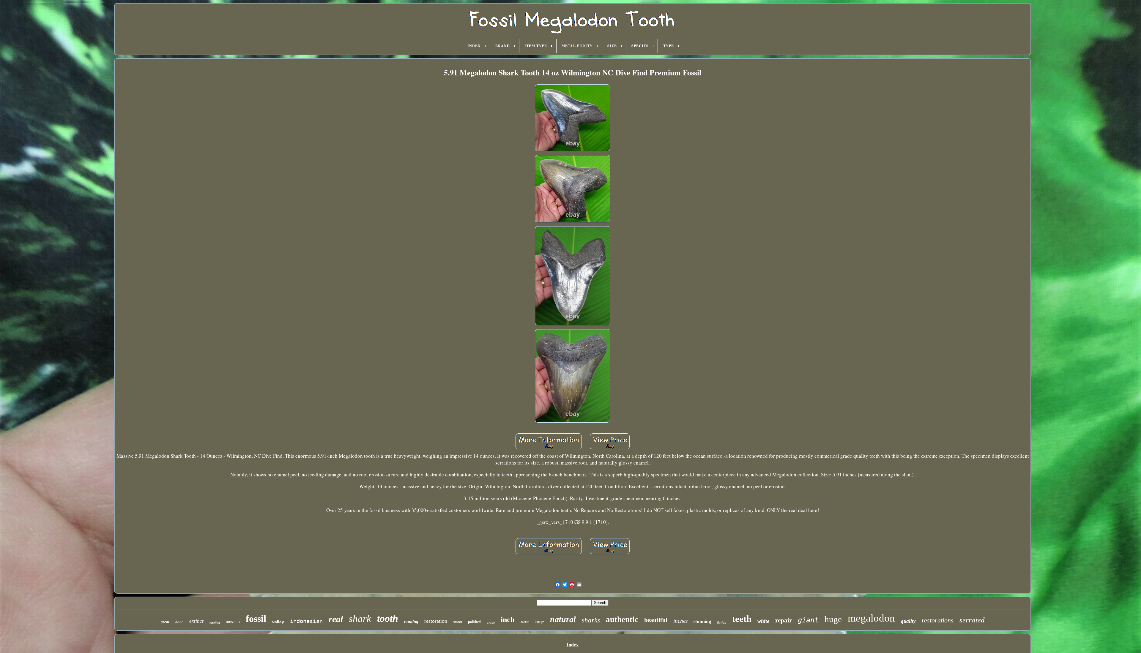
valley (278, 621)
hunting (411, 621)
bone (179, 621)
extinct (196, 621)
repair (783, 620)
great (165, 621)
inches (680, 621)
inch (508, 619)
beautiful (655, 620)
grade (491, 622)
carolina (214, 622)
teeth (741, 619)
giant (808, 620)
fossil (256, 618)
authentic (622, 619)
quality (908, 621)
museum (233, 621)
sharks (591, 620)
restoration (435, 621)
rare (525, 621)
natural (563, 619)
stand (457, 622)
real (336, 619)
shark (360, 618)
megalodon (871, 618)
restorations (938, 620)
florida (721, 622)
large (539, 621)
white (763, 621)
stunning (702, 621)
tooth (387, 618)
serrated (972, 620)
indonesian (306, 621)
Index (572, 644)
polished (474, 622)
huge (833, 619)
